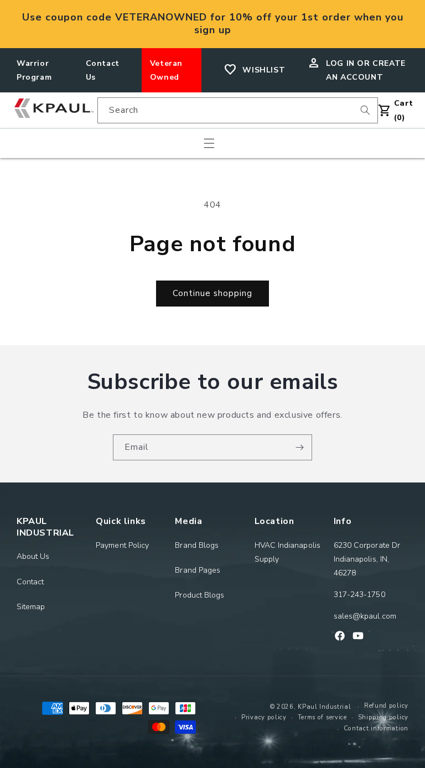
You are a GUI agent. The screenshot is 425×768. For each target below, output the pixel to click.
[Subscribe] (299, 447)
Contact (30, 582)
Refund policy (386, 706)
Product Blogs (199, 595)
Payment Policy (122, 545)
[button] (209, 143)
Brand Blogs (197, 545)
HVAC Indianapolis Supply (287, 552)
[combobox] (237, 110)
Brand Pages (197, 570)
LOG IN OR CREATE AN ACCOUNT (366, 70)
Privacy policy (264, 717)
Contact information (376, 728)
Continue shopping (212, 293)
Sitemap (31, 606)
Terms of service (322, 717)
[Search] (365, 110)
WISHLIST (263, 70)
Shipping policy (383, 717)
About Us (33, 556)
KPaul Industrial (324, 707)
